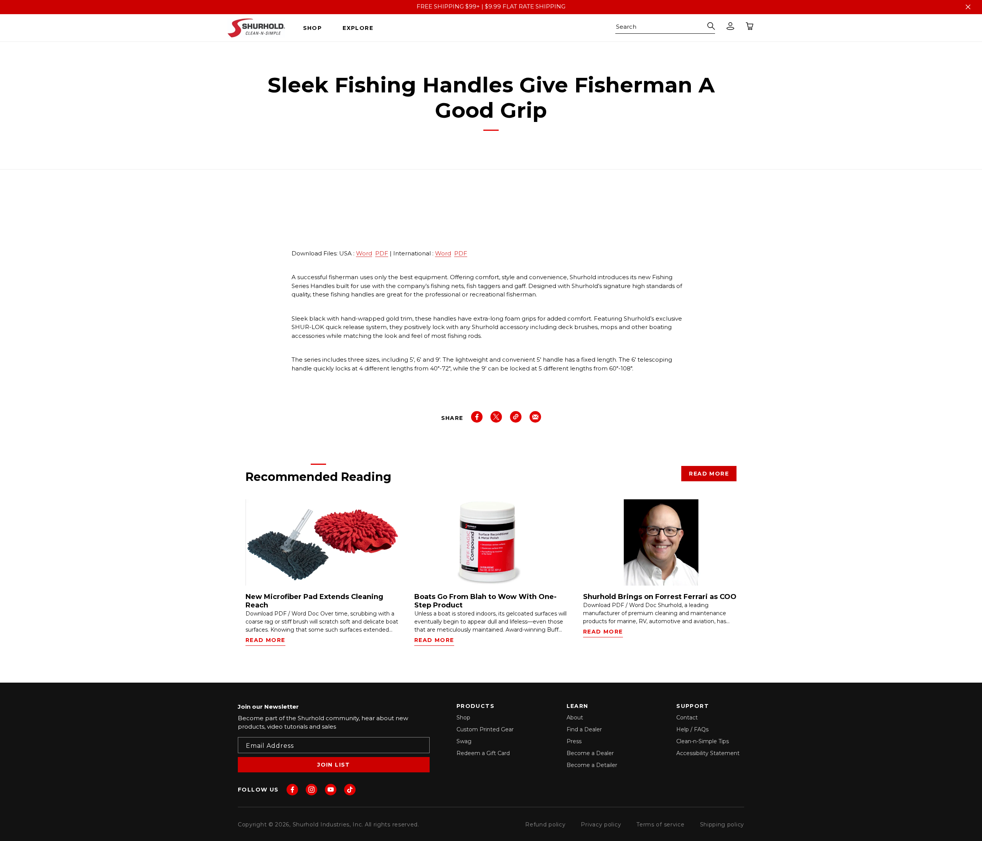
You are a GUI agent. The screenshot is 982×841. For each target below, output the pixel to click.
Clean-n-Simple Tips (702, 741)
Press (574, 741)
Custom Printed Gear (485, 729)
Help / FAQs (692, 729)
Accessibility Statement (708, 753)
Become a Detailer (592, 765)
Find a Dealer (584, 729)
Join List (333, 764)
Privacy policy (601, 824)
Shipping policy (722, 824)
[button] (315, 28)
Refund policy (545, 824)
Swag (463, 741)
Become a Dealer (590, 753)
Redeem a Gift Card (483, 753)
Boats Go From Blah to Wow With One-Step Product (485, 601)
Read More (709, 473)
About (575, 717)
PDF (381, 253)
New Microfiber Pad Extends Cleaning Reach (314, 601)
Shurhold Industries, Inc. (328, 824)
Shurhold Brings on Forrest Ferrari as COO (659, 597)
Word (364, 253)
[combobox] (665, 28)
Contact (687, 717)
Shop (463, 717)
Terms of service (660, 824)
